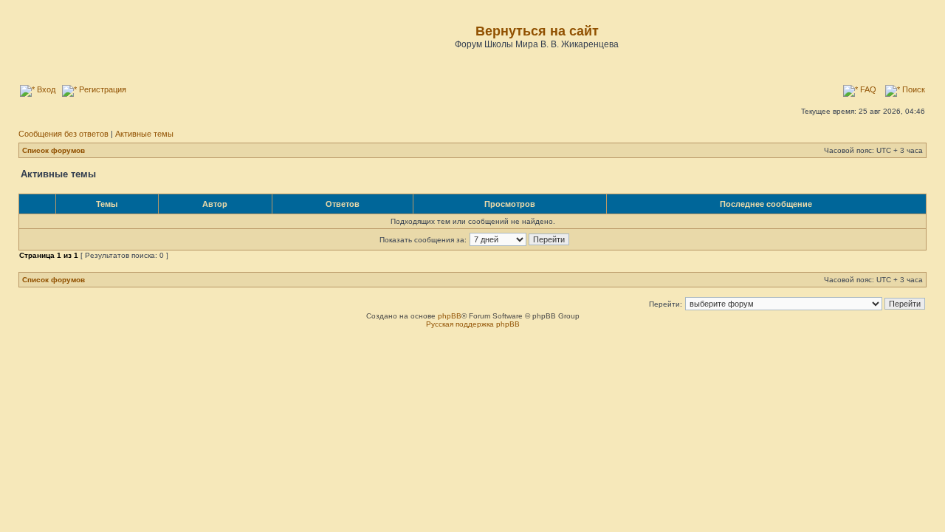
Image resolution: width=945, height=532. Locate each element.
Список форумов (53, 150)
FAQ (867, 89)
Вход (45, 89)
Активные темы (144, 133)
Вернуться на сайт (537, 31)
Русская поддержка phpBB (473, 324)
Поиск (912, 89)
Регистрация (101, 89)
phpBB (449, 316)
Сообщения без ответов (63, 133)
